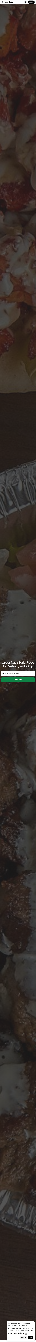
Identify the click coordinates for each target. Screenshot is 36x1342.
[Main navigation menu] (2, 2)
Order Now (18, 680)
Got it (30, 1337)
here (26, 1333)
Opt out (23, 1337)
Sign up (31, 2)
